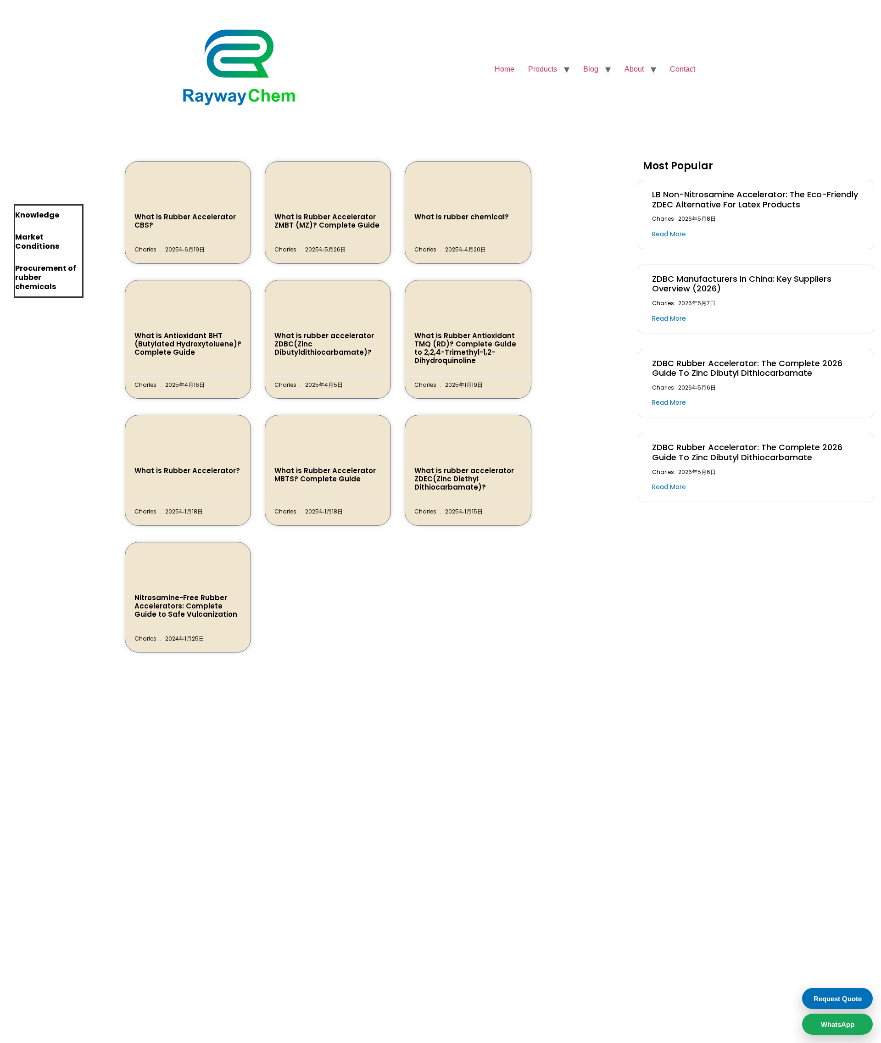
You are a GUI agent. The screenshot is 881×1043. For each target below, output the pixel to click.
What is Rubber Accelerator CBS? (185, 221)
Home (504, 69)
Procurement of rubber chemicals (45, 277)
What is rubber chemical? (461, 217)
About (634, 69)
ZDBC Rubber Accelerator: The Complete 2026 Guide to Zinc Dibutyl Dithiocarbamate (747, 368)
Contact (682, 69)
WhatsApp (837, 1024)
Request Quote (838, 999)
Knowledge (37, 215)
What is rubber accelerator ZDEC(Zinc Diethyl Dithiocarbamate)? (464, 479)
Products (542, 69)
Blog (590, 69)
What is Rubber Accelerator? (187, 470)
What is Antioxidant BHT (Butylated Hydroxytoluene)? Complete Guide (187, 344)
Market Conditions (37, 241)
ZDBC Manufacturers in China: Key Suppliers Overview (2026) (741, 284)
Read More (669, 234)
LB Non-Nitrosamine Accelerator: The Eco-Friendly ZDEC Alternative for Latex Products (755, 199)
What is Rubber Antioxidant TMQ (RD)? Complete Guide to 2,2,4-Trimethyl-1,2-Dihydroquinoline (465, 348)
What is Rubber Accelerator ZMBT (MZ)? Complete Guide (326, 221)
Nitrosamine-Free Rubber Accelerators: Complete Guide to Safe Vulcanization (185, 606)
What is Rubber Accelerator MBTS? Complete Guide (325, 475)
